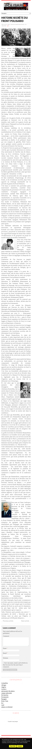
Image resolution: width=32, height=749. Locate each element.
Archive (4, 25)
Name (5, 648)
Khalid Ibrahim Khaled (18, 24)
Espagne (4, 699)
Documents (4, 697)
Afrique (3, 685)
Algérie (3, 687)
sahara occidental (6, 707)
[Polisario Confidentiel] (16, 6)
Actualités (4, 683)
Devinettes (4, 695)
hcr (2, 703)
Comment (6, 636)
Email (5, 653)
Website (5, 658)
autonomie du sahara (8, 691)
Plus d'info (12, 746)
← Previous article (7, 621)
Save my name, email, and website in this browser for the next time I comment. (15, 665)
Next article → (26, 621)
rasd (2, 705)
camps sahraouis (6, 693)
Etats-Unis (4, 701)
